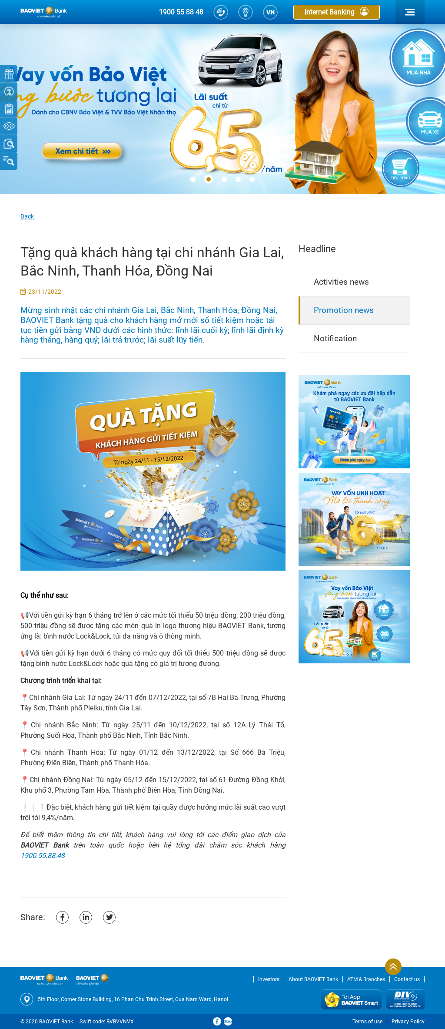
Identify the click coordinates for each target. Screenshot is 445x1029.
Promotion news (344, 310)
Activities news (341, 282)
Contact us (407, 979)
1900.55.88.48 (42, 855)
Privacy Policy (408, 1022)
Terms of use (367, 1022)
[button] (193, 180)
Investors (268, 979)
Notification (335, 338)
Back (27, 216)
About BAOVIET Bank (313, 979)
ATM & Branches (366, 979)
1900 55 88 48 (181, 12)
